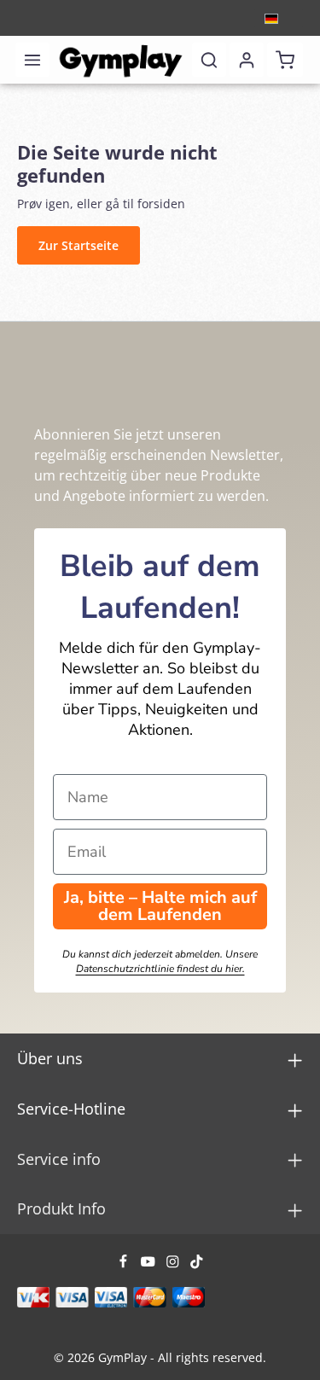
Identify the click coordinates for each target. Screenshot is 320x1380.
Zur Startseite (78, 245)
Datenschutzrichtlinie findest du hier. (160, 968)
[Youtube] (150, 1264)
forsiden (161, 203)
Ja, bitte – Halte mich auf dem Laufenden (160, 906)
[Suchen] (209, 60)
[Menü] (32, 60)
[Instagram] (174, 1264)
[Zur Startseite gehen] (121, 60)
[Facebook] (125, 1264)
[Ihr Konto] (247, 60)
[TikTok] (196, 1264)
